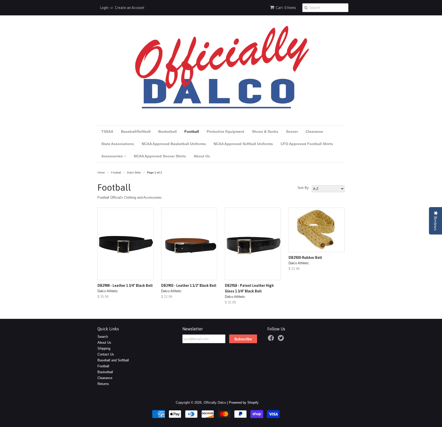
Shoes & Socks (265, 131)
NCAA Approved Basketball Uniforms (174, 144)
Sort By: (303, 188)
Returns (103, 384)
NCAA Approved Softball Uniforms (243, 144)
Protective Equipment (225, 131)
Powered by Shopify (244, 402)
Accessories (112, 156)
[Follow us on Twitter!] (281, 339)
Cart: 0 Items (286, 8)
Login (104, 8)
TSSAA (107, 131)
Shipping (103, 348)
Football (191, 131)
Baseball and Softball (113, 360)
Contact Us (105, 354)
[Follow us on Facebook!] (271, 339)
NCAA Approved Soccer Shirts (160, 156)
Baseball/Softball (136, 131)
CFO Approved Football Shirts (307, 144)
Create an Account (130, 8)
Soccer (292, 131)
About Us (202, 156)
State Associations (117, 144)
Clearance (314, 131)
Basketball (167, 131)
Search (102, 337)
